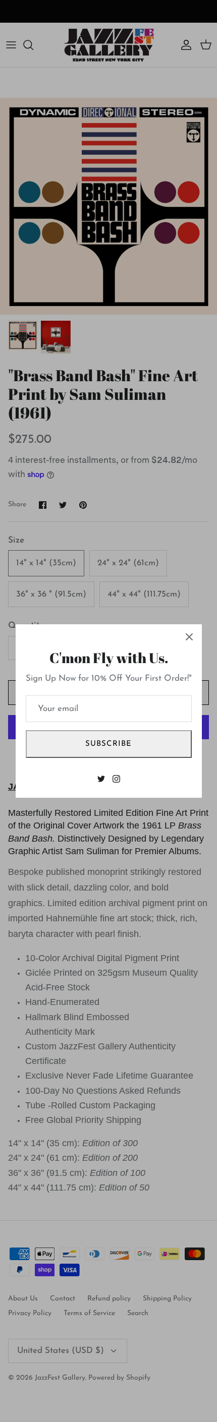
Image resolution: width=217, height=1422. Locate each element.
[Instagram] (116, 779)
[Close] (189, 637)
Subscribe (108, 744)
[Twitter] (101, 779)
